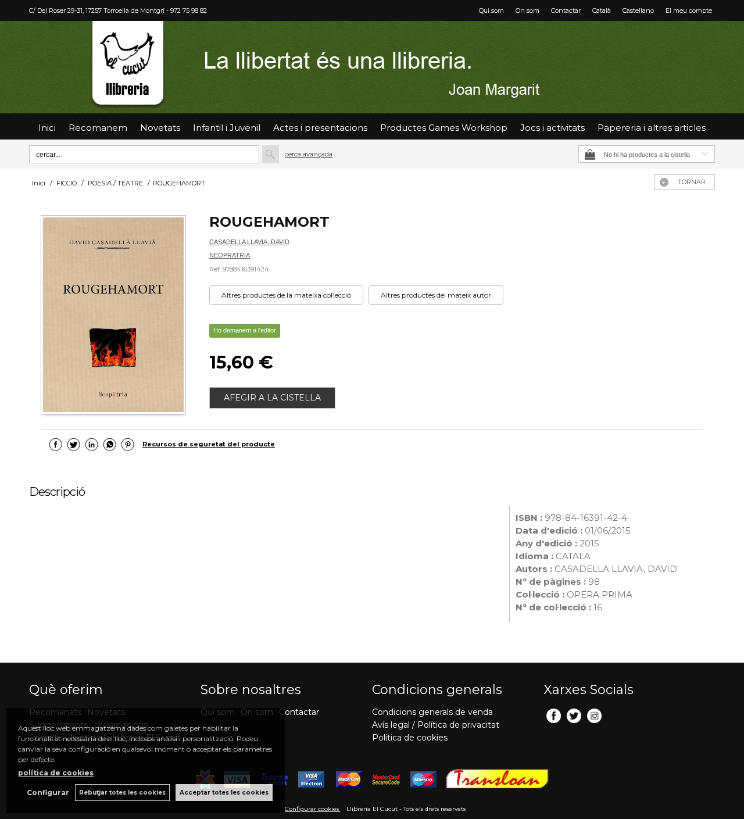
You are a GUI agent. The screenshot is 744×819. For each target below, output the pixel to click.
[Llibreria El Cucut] (372, 67)
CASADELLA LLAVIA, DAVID (249, 241)
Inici (47, 127)
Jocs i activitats (552, 127)
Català (601, 10)
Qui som (491, 10)
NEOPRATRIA (229, 255)
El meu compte (689, 10)
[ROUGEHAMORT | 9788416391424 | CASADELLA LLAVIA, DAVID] (113, 316)
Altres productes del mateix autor (436, 295)
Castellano (638, 10)
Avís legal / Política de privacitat (435, 725)
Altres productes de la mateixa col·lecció (286, 295)
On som (527, 10)
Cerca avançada (308, 154)
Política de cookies (410, 737)
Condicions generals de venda (432, 712)
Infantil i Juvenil (226, 127)
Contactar (566, 10)
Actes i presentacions (320, 127)
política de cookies (56, 772)
